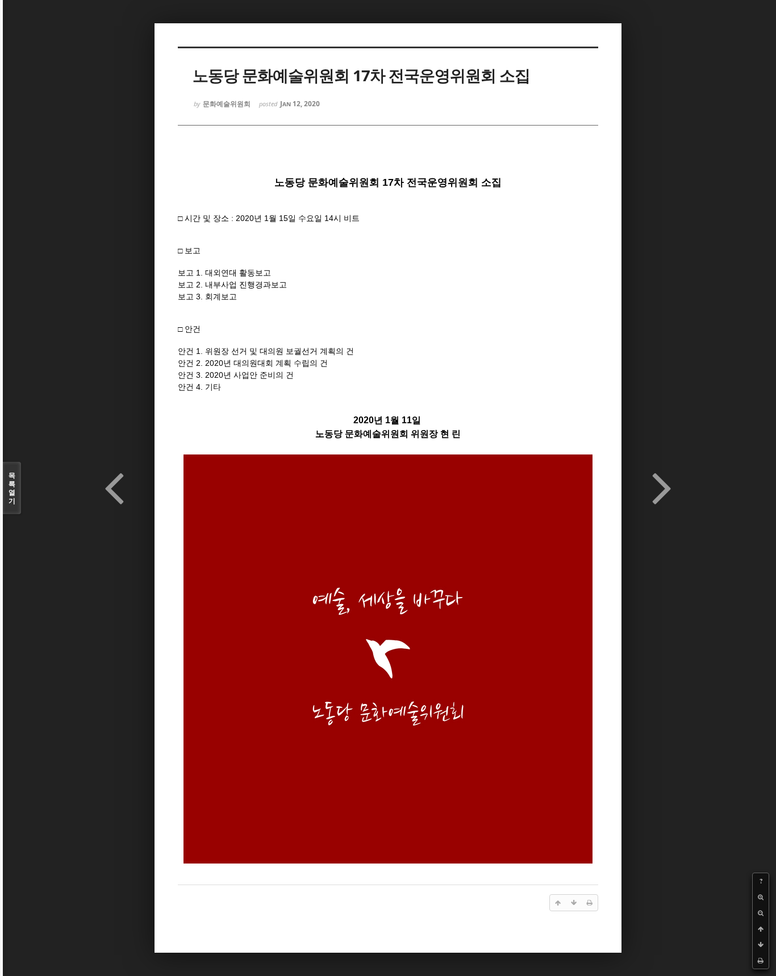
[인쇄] (761, 961)
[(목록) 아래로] (761, 945)
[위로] (761, 929)
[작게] (761, 913)
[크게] (761, 897)
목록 (12, 488)
